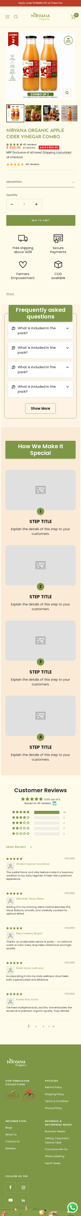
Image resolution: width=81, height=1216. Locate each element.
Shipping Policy (54, 1094)
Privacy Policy (53, 1108)
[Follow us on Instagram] (23, 1187)
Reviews (10, 1148)
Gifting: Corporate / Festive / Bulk (57, 1140)
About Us (11, 1134)
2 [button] (36, 1026)
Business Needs (55, 1131)
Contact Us (12, 1141)
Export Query (53, 1163)
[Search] (16, 17)
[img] (14, 859)
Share (10, 294)
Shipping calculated (57, 152)
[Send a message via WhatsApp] (72, 1207)
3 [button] (43, 1026)
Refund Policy (53, 1087)
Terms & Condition (56, 1101)
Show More (40, 408)
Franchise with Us (56, 1149)
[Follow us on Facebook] (10, 1187)
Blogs (8, 1127)
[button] (40, 182)
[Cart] (73, 17)
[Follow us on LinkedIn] (23, 1200)
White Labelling (54, 1156)
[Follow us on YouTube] (10, 1200)
